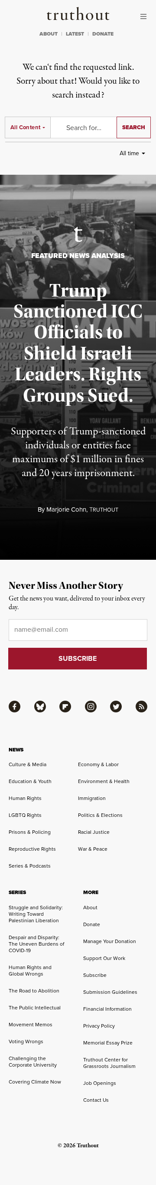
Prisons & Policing (30, 832)
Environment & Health (104, 781)
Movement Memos (30, 1024)
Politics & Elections (100, 815)
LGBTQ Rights (25, 815)
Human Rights (25, 798)
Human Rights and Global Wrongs (30, 970)
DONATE (103, 34)
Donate (91, 924)
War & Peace (92, 848)
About (90, 907)
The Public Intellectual (35, 1007)
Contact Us (96, 1099)
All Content (25, 127)
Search (133, 127)
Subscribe (95, 975)
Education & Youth (30, 781)
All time (129, 153)
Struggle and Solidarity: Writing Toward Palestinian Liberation (36, 914)
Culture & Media (27, 764)
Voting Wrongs (26, 1041)
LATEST (75, 34)
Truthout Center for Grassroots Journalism (109, 1063)
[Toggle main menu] (145, 16)
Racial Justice (94, 832)
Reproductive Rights (32, 848)
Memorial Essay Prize (108, 1042)
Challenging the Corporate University (33, 1061)
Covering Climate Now (35, 1081)
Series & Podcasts (30, 865)
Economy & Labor (98, 764)
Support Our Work (104, 958)
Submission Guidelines (110, 992)
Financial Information (107, 1008)
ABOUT (48, 34)
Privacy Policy (99, 1025)
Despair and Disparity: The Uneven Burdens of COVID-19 (36, 944)
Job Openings (99, 1083)
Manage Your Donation (109, 941)
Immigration (92, 798)
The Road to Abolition (34, 990)
